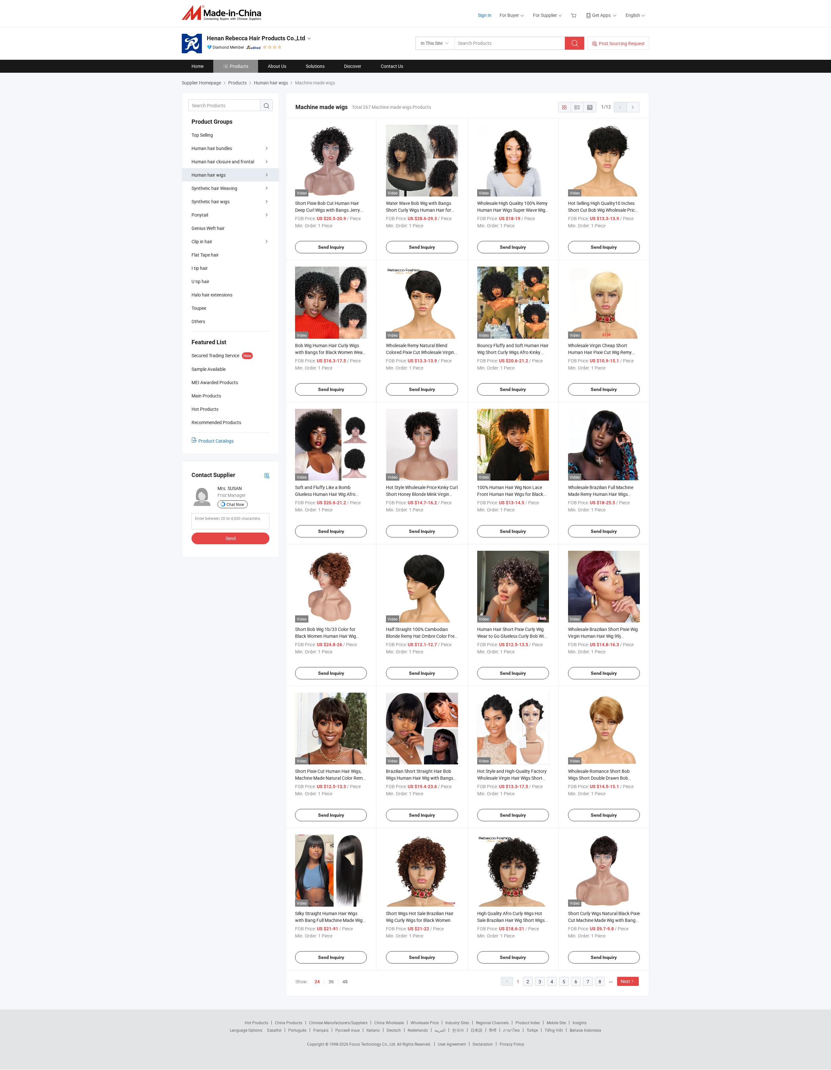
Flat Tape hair (205, 255)
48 (345, 981)
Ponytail (200, 215)
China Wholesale (389, 1022)
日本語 (476, 1030)
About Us (277, 66)
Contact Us (392, 66)
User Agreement (452, 1044)
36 (331, 981)
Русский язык (347, 1030)
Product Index (527, 1022)
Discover (352, 66)
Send (231, 538)
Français (321, 1030)
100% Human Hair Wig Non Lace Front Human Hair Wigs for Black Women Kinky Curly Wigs (510, 494)
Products (239, 66)
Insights (580, 1022)
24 (317, 981)
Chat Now (235, 504)
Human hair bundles (212, 148)
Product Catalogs (216, 441)
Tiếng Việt (554, 1030)
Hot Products (256, 1022)
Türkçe (532, 1030)
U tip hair (200, 281)
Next (625, 981)
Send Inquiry (331, 247)
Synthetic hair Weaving (214, 188)
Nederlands (418, 1030)
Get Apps (601, 15)
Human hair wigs (209, 175)
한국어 (458, 1030)
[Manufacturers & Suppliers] (223, 12)
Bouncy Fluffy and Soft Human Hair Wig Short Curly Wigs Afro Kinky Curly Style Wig (513, 352)
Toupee (199, 308)
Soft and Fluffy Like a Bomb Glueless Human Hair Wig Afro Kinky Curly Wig (325, 494)
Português (297, 1030)
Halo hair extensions (212, 295)
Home (198, 66)
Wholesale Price (425, 1022)
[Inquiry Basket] (574, 15)
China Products (288, 1022)
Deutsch (394, 1030)
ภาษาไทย (511, 1030)
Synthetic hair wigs (210, 201)
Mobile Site (556, 1022)
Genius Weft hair (208, 228)
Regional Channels (492, 1022)
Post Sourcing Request (622, 43)
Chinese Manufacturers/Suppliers (338, 1022)
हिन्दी (492, 1030)
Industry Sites (457, 1022)
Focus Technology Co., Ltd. (373, 1044)
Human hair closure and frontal (223, 161)
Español (274, 1030)
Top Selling (202, 135)
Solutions (315, 66)
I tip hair (200, 268)
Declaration (483, 1044)
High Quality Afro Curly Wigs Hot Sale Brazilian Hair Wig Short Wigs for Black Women (511, 920)
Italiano (373, 1030)
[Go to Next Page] (633, 107)
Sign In (484, 15)
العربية (440, 1030)
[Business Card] (266, 475)
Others (198, 321)
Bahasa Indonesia (585, 1030)
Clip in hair (202, 241)
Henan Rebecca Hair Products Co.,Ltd (256, 38)
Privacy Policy (512, 1044)
